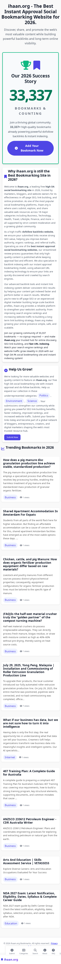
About (44, 952)
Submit (12, 952)
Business (10, 497)
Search (35, 952)
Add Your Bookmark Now (32, 148)
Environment (14, 401)
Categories (23, 952)
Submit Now (12, 437)
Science (32, 401)
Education (11, 923)
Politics (43, 395)
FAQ (53, 952)
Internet (10, 757)
